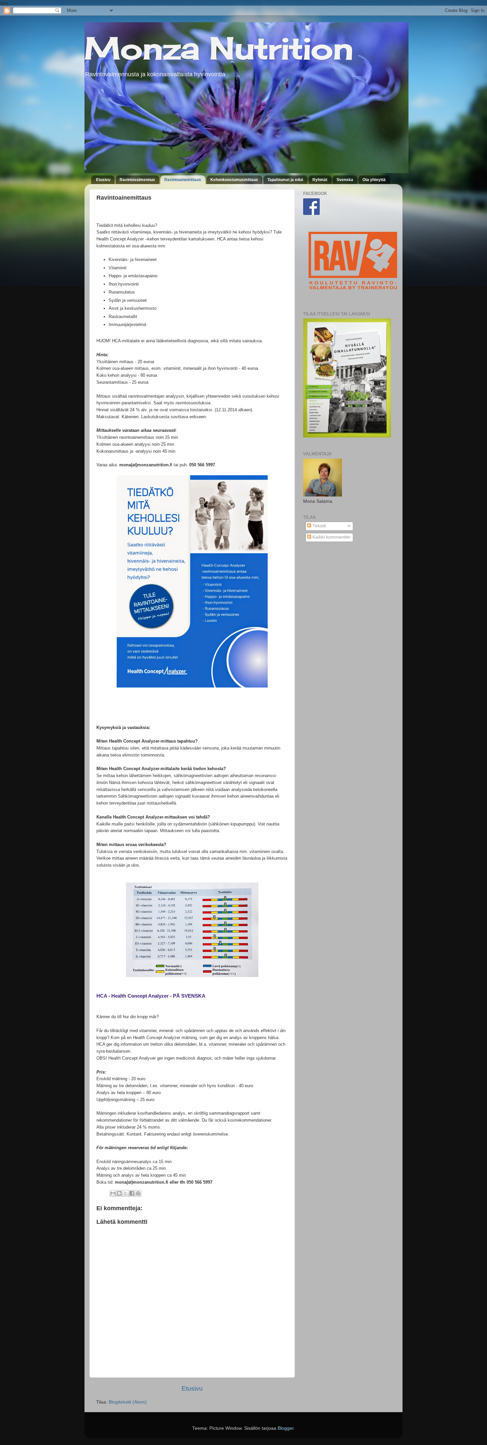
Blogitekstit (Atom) (128, 1402)
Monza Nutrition (218, 48)
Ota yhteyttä (374, 179)
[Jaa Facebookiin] (132, 1193)
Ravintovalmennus (137, 179)
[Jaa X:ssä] (125, 1193)
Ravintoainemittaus (182, 179)
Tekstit (318, 525)
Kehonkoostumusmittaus (234, 179)
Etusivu (103, 179)
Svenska (345, 179)
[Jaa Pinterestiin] (138, 1193)
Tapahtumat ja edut (285, 179)
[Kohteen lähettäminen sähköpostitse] (113, 1193)
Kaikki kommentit (329, 537)
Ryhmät (319, 179)
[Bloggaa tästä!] (119, 1193)
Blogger (286, 1428)
